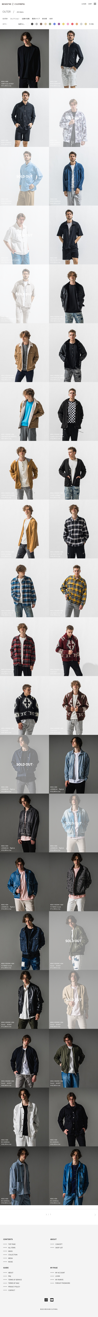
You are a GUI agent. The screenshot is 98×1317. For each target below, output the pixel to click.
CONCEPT (58, 1244)
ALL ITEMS (11, 1247)
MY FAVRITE (59, 1279)
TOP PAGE (12, 1244)
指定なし (21, 24)
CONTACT (11, 1290)
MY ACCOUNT (60, 1272)
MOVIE (10, 1262)
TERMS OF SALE (13, 1283)
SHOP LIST (59, 1247)
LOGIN (84, 4)
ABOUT (10, 1272)
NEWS (10, 1251)
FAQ (9, 1276)
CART (90, 4)
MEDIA (10, 1258)
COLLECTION (12, 1254)
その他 (91, 24)
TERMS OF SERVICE (15, 1279)
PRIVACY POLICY (14, 1286)
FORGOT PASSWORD (62, 1283)
